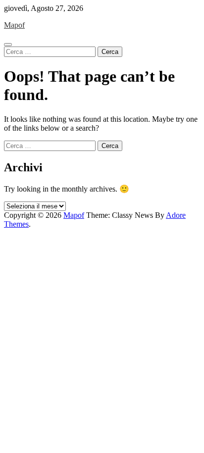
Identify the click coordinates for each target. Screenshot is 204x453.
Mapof (14, 25)
